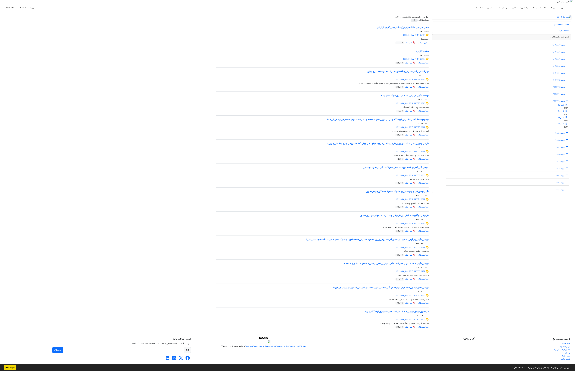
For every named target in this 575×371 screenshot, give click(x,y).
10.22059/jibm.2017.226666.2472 (410, 271)
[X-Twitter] (181, 359)
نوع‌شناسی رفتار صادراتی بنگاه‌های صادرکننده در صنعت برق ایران (398, 71)
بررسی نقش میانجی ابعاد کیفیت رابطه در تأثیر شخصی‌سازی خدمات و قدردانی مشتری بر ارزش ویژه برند (381, 287)
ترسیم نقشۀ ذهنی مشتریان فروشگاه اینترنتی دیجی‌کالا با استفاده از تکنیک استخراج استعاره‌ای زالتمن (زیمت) (378, 119)
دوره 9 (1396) (559, 133)
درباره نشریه (565, 346)
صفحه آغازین (422, 51)
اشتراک (57, 350)
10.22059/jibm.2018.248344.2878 (410, 223)
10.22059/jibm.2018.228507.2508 (410, 175)
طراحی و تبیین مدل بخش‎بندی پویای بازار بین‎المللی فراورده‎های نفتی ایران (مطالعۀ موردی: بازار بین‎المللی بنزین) (378, 143)
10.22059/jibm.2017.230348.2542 (410, 247)
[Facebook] (187, 359)
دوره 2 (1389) (559, 183)
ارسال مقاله (502, 8)
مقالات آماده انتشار (561, 24)
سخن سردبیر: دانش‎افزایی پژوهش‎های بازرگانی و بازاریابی (403, 27)
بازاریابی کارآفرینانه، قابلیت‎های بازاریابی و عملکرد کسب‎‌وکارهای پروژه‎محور (394, 215)
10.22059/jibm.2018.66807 (413, 59)
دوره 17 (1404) (559, 52)
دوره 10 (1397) (559, 101)
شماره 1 (561, 124)
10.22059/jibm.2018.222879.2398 (410, 79)
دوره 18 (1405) (559, 45)
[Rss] (167, 359)
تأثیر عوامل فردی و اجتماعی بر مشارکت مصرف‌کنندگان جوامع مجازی (397, 191)
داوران (490, 8)
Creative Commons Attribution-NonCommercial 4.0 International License (275, 346)
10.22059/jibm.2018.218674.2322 (410, 199)
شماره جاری (564, 30)
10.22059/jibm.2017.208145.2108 (410, 319)
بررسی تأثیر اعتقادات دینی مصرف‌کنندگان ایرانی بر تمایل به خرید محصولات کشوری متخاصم (386, 263)
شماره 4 (561, 105)
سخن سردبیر (423, 43)
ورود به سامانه (28, 8)
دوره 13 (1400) (559, 80)
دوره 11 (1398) (559, 94)
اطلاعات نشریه (540, 8)
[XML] (393, 17)
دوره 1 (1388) (559, 190)
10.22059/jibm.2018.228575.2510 (410, 103)
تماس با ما (478, 8)
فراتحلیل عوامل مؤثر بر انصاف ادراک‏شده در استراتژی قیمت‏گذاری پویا (397, 311)
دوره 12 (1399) (559, 87)
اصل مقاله (405, 43)
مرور (554, 8)
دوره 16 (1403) (559, 59)
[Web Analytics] (263, 339)
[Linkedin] (174, 359)
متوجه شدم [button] (10, 367)
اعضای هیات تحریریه (562, 349)
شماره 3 (561, 111)
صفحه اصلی (566, 8)
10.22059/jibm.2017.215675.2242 (410, 127)
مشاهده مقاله (423, 63)
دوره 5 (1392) (559, 161)
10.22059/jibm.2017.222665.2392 (410, 151)
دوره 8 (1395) (559, 140)
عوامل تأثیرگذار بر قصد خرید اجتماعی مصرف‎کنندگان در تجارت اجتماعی (396, 167)
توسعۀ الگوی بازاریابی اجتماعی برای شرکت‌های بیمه (405, 95)
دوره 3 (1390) (559, 176)
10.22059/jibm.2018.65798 (413, 35)
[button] (509, 367)
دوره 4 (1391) (559, 168)
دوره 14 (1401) (559, 73)
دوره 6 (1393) (559, 154)
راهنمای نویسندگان (520, 8)
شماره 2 (561, 117)
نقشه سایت (565, 359)
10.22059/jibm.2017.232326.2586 (410, 295)
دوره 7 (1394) (559, 147)
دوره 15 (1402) (559, 66)
